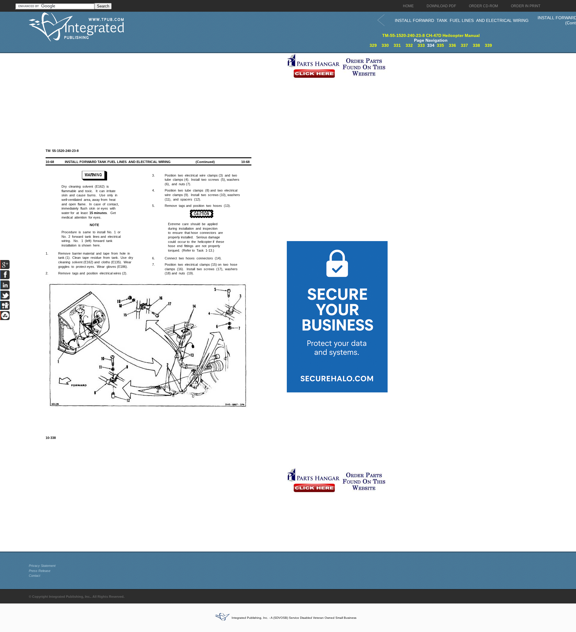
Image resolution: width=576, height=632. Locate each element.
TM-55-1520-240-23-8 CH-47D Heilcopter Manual (431, 35)
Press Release (39, 571)
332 (409, 45)
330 (385, 45)
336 (452, 45)
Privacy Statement (42, 565)
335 (440, 45)
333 (421, 45)
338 (476, 45)
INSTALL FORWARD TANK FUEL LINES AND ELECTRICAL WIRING (462, 20)
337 (464, 45)
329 (373, 45)
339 (488, 45)
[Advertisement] (156, 95)
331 (397, 45)
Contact (34, 575)
